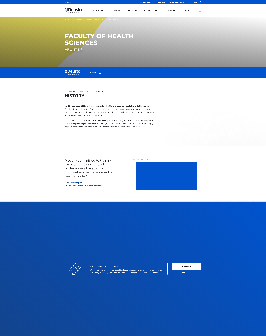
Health (96, 20)
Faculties (88, 20)
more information (118, 273)
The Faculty (106, 20)
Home (67, 20)
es (65, 2)
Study (117, 11)
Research (132, 11)
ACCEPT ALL (186, 266)
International (151, 11)
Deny (184, 272)
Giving (187, 11)
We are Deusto (99, 11)
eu (68, 2)
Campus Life (171, 11)
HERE (155, 273)
